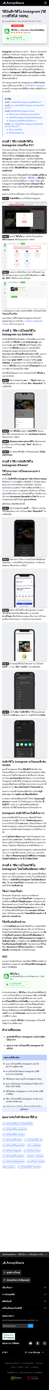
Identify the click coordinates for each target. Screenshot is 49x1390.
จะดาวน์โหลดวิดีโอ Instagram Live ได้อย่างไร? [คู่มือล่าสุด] (22, 1065)
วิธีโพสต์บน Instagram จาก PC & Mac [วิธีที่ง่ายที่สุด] (24, 1092)
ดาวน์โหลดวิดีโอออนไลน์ (13, 1145)
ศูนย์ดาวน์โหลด (13, 1272)
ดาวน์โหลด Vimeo (32, 1150)
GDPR (20, 1367)
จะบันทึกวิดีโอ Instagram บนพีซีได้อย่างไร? (26, 102)
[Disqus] (24, 1211)
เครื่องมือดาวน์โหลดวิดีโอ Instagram (37, 1254)
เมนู (45, 3)
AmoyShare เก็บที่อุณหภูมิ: (18, 1280)
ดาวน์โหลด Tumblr (36, 1161)
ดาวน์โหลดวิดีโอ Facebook (14, 1129)
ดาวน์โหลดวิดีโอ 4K (33, 1140)
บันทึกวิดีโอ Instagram (35, 85)
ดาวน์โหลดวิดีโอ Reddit (13, 1156)
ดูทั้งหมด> (24, 1109)
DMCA (13, 1367)
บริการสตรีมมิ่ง (34, 1145)
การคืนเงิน (34, 1367)
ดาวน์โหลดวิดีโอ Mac (12, 1140)
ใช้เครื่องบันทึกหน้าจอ (16, 133)
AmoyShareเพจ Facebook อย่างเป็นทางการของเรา (37, 1343)
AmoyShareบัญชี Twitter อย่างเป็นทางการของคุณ (44, 1343)
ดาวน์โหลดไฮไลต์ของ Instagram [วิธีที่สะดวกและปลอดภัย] (22, 1072)
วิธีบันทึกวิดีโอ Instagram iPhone (22, 111)
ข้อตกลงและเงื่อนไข (12, 1363)
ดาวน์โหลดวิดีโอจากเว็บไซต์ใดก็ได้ (17, 1123)
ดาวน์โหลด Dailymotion (13, 1161)
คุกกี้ (26, 1367)
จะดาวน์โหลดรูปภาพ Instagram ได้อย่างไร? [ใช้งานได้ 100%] (24, 1085)
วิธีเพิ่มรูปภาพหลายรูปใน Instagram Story (24, 1079)
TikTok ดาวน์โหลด (35, 1156)
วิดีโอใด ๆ (32, 178)
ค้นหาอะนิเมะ (9, 1167)
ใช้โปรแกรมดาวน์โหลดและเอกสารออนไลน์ (24, 114)
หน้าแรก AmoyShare (13, 3)
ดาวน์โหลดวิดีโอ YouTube (29, 1167)
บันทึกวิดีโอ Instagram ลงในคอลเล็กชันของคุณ (25, 117)
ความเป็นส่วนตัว (27, 1363)
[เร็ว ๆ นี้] (30, 1343)
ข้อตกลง (39, 1363)
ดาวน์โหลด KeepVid (12, 1150)
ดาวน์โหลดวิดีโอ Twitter (13, 1134)
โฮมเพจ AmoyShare (9, 1254)
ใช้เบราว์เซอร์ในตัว (15, 130)
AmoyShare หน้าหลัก (13, 1262)
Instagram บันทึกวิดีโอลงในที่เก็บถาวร (22, 121)
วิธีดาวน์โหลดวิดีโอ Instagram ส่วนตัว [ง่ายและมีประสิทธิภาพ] (24, 1100)
